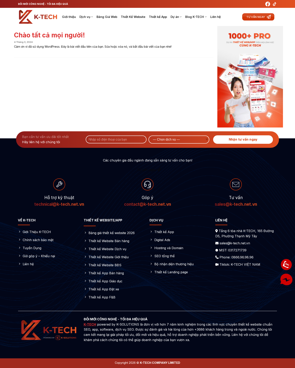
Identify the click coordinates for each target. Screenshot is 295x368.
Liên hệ (215, 17)
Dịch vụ (84, 17)
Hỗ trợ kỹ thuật (59, 197)
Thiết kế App (158, 17)
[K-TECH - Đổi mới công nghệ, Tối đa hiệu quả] (38, 17)
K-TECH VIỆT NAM (245, 264)
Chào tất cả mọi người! (49, 35)
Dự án (175, 17)
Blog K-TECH (194, 17)
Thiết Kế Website (133, 17)
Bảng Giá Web (107, 17)
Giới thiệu (69, 17)
